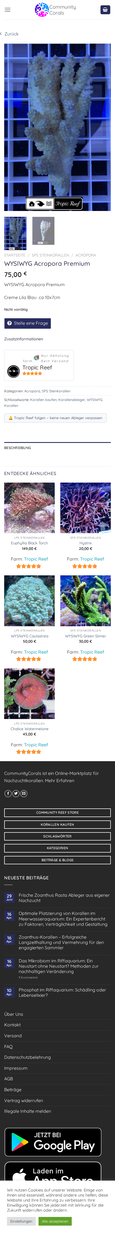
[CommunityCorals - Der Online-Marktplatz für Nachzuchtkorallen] (55, 10)
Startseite (14, 255)
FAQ (8, 1046)
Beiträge (12, 1089)
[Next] (102, 127)
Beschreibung (17, 447)
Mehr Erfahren (59, 780)
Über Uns (13, 1014)
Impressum (16, 1068)
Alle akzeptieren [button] (55, 1221)
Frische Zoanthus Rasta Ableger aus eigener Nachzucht (64, 898)
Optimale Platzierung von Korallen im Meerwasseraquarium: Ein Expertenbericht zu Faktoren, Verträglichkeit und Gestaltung (63, 919)
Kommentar (28, 977)
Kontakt (12, 1024)
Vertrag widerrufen (23, 1100)
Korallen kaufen (43, 399)
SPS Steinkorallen (50, 255)
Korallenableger (71, 399)
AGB (8, 1078)
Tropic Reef (37, 367)
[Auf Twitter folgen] (16, 793)
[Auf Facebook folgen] (8, 793)
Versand (13, 1035)
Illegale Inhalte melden (27, 1111)
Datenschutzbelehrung (27, 1057)
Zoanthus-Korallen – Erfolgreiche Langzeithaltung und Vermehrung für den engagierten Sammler (61, 942)
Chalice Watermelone (30, 728)
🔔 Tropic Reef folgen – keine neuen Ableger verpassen (55, 418)
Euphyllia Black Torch (29, 542)
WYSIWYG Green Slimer (85, 635)
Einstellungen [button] (21, 1221)
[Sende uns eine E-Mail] (23, 793)
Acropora (86, 255)
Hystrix (86, 542)
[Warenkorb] (105, 10)
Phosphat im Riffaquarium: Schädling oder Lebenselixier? (62, 992)
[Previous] (13, 127)
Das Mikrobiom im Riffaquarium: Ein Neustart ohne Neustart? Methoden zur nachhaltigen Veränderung (59, 966)
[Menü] (7, 9)
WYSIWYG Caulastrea (29, 635)
